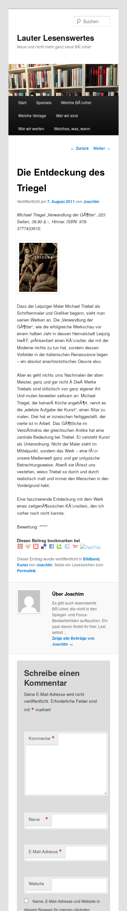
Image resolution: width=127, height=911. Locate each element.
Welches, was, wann (72, 128)
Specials (43, 102)
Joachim (91, 201)
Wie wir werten (31, 128)
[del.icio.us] (43, 547)
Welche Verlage (32, 115)
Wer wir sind (67, 115)
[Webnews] (35, 547)
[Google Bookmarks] (67, 547)
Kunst (22, 565)
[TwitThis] (90, 547)
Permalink (26, 570)
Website (36, 883)
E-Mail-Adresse (45, 851)
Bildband (91, 559)
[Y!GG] (28, 547)
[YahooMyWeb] (75, 547)
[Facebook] (51, 547)
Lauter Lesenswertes (55, 37)
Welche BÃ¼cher (76, 102)
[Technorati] (59, 547)
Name (38, 819)
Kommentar (42, 738)
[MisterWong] (20, 547)
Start (22, 102)
